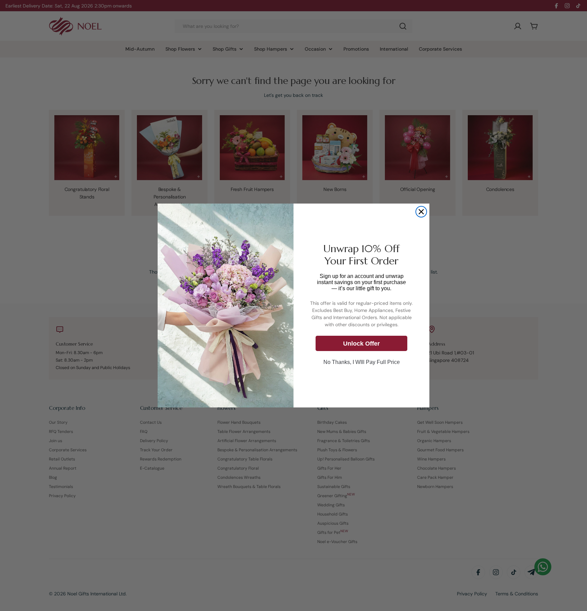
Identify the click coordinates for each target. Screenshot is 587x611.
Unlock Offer (361, 343)
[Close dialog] (421, 211)
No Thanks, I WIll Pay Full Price (361, 362)
